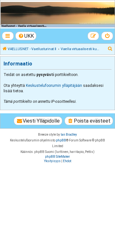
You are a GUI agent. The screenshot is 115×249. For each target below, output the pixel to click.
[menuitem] (26, 36)
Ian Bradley (69, 134)
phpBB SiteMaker (57, 156)
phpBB (61, 140)
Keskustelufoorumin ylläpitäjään (54, 85)
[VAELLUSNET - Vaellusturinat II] (57, 14)
